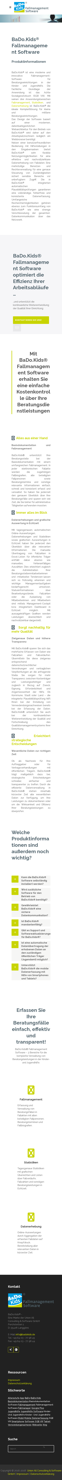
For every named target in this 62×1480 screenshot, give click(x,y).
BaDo (27, 1398)
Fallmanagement (21, 102)
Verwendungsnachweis (20, 1425)
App (22, 1398)
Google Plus (37, 1408)
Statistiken (37, 102)
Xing (45, 1425)
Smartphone (18, 1421)
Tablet (47, 1421)
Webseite (37, 1425)
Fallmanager (24, 1408)
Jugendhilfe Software (32, 1411)
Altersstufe (13, 1398)
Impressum (14, 1380)
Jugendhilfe (14, 1411)
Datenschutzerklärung (20, 1383)
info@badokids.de (25, 1334)
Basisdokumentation (18, 1401)
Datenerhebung (20, 106)
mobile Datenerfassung (36, 1418)
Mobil (21, 1418)
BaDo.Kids (36, 1398)
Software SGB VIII (34, 1421)
